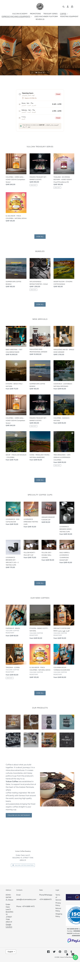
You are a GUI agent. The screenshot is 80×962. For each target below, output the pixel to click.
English (10, 952)
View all (40, 236)
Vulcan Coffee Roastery (67, 957)
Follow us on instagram (19, 815)
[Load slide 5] (43, 72)
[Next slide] (47, 72)
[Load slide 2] (38, 72)
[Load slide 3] (40, 72)
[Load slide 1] (36, 72)
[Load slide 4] (42, 72)
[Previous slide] (32, 72)
